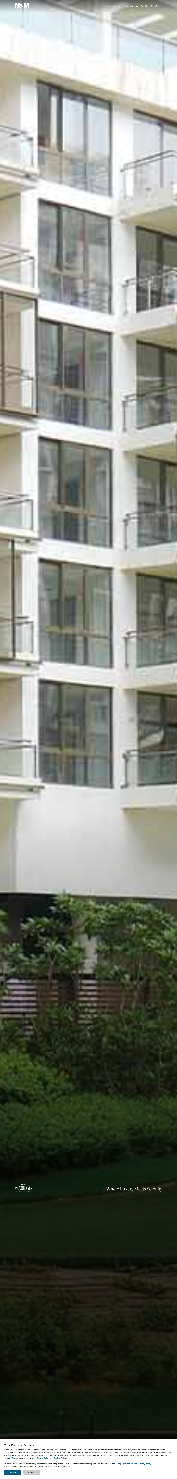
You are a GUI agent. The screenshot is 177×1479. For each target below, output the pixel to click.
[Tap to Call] (142, 6)
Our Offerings (115, 6)
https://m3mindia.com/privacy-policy (134, 1464)
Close (31, 1472)
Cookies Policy (60, 1458)
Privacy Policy (43, 1458)
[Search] (155, 6)
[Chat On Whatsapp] (146, 6)
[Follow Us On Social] (151, 6)
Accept (15, 1458)
